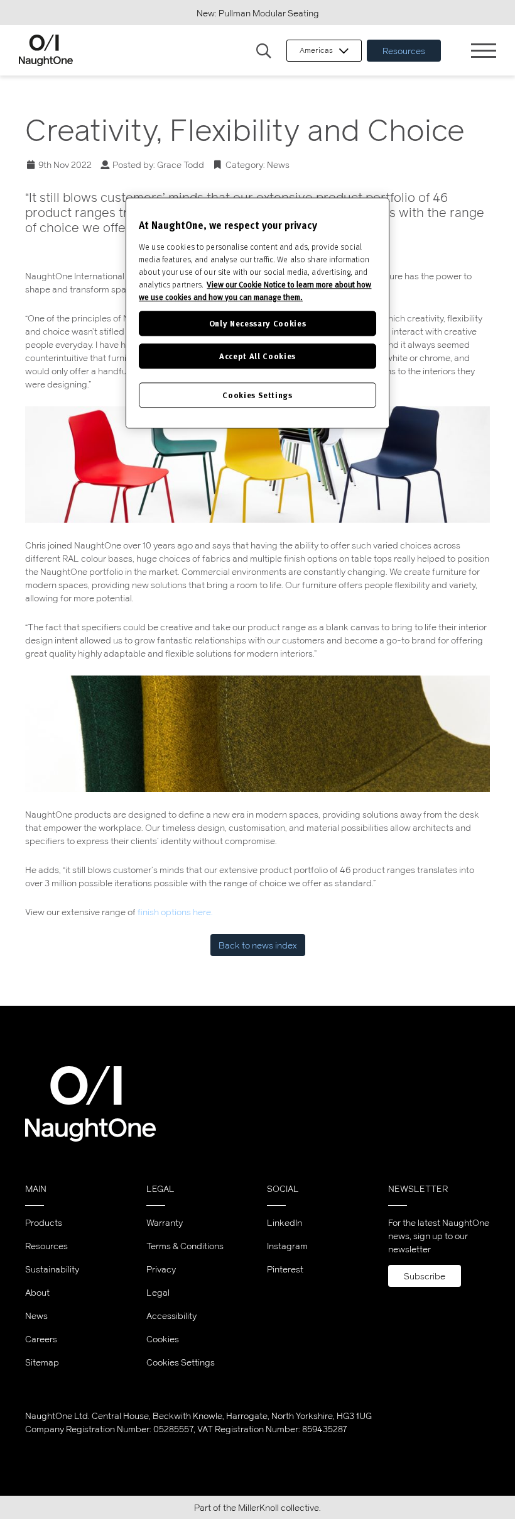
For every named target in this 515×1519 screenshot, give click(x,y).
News (278, 164)
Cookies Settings (180, 1362)
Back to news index (258, 945)
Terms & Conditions (185, 1245)
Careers (41, 1338)
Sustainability (52, 1269)
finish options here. (175, 911)
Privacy (161, 1269)
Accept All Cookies (257, 356)
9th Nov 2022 (65, 164)
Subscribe (424, 1276)
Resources (403, 50)
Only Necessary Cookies (257, 323)
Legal (158, 1292)
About (37, 1292)
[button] (263, 51)
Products (43, 1222)
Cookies (162, 1338)
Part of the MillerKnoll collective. (257, 1507)
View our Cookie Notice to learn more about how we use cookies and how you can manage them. (255, 291)
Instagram (287, 1245)
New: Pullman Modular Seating (258, 13)
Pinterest (285, 1269)
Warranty (164, 1222)
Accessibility (171, 1315)
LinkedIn (284, 1222)
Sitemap (42, 1362)
